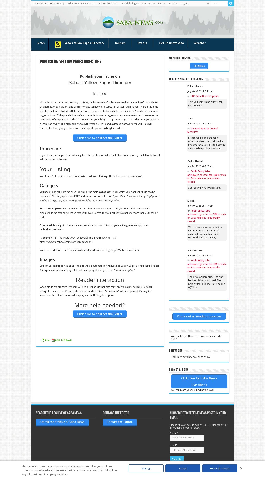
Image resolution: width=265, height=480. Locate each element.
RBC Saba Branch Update (205, 96)
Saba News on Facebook (81, 3)
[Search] (231, 3)
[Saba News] (132, 21)
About (171, 3)
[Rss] (207, 3)
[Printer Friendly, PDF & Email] (56, 340)
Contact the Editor (107, 3)
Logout (184, 3)
